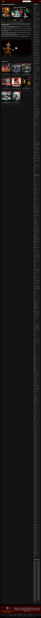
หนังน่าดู (34, 424)
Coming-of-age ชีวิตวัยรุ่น (36, 63)
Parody (34, 220)
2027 (34, 562)
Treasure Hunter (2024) (6, 74)
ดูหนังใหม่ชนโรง (35, 401)
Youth (34, 352)
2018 (38, 567)
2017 (34, 568)
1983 (34, 587)
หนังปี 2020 (35, 506)
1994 (38, 580)
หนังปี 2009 (35, 486)
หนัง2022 (35, 414)
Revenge (35, 249)
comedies (35, 47)
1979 (34, 589)
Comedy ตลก (35, 50)
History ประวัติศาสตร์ (36, 144)
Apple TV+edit (35, 24)
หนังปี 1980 (35, 437)
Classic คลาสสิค (35, 39)
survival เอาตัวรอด (36, 311)
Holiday (34, 146)
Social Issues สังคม (36, 288)
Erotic (34, 103)
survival (34, 309)
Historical (35, 141)
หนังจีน (34, 419)
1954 (34, 598)
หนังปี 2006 (35, 481)
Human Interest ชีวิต (36, 152)
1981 (34, 588)
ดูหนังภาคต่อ (35, 396)
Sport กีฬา (35, 293)
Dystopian (35, 98)
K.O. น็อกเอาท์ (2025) (16, 102)
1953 (38, 598)
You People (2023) (6, 88)
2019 (34, 567)
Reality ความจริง (35, 243)
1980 (38, 588)
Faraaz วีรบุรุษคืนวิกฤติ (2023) (26, 74)
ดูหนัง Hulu (35, 378)
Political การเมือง (35, 228)
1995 (34, 580)
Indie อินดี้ (35, 154)
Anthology (35, 21)
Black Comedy (35, 37)
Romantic (35, 259)
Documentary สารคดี (36, 93)
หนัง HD (34, 409)
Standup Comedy (35, 301)
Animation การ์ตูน (35, 18)
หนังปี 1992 (35, 457)
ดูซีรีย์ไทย (35, 370)
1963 (34, 596)
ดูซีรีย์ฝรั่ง (35, 363)
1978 (38, 589)
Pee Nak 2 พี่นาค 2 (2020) (16, 74)
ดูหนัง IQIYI (35, 381)
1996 (38, 579)
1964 (38, 595)
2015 (34, 569)
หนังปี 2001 (35, 473)
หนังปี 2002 (35, 475)
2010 (38, 571)
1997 (34, 579)
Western (34, 345)
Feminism (35, 118)
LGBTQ (34, 177)
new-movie (35, 218)
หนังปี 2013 (35, 493)
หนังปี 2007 (35, 483)
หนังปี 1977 (35, 434)
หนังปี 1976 (35, 432)
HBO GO (34, 134)
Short (34, 275)
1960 (34, 597)
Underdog (35, 334)
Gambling (35, 126)
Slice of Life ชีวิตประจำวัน (36, 280)
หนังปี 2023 (35, 511)
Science (34, 272)
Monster (34, 195)
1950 (34, 599)
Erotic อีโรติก (35, 105)
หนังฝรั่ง (34, 522)
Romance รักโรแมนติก (36, 254)
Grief (34, 131)
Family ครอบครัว (35, 108)
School (34, 267)
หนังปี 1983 (35, 442)
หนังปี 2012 (35, 491)
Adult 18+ (35, 11)
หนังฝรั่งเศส (35, 524)
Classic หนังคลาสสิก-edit (36, 42)
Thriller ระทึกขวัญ (35, 324)
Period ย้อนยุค (35, 223)
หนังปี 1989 (35, 452)
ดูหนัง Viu (35, 391)
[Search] (31, 1)
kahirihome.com (15, 616)
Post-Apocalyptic (36, 231)
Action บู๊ (34, 6)
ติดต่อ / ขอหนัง (30, 614)
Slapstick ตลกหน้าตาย (36, 277)
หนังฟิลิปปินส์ (35, 527)
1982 (38, 587)
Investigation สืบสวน (36, 166)
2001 (34, 577)
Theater (34, 322)
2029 (34, 561)
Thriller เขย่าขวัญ (35, 327)
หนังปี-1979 (35, 519)
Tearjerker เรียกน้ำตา (36, 316)
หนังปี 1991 (35, 455)
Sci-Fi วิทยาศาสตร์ (36, 270)
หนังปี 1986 (35, 447)
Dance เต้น (35, 75)
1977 (34, 590)
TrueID (34, 332)
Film (34, 121)
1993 (34, 581)
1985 (34, 586)
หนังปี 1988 (35, 450)
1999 (34, 578)
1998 (38, 578)
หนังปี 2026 (14, 614)
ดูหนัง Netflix (35, 383)
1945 (38, 599)
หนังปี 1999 (35, 468)
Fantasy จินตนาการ (36, 111)
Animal (34, 16)
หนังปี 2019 (35, 504)
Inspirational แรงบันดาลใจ (36, 158)
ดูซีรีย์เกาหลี (35, 368)
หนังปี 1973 (35, 429)
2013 (34, 570)
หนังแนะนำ (35, 547)
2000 (38, 577)
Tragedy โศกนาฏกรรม (36, 329)
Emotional (35, 100)
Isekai (34, 169)
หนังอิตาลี (35, 532)
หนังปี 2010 (35, 488)
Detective (35, 82)
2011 (34, 571)
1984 (38, 586)
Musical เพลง (35, 205)
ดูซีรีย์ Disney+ (35, 357)
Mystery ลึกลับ (35, 210)
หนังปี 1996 (35, 463)
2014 (38, 569)
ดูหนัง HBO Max (35, 375)
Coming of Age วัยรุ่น (36, 60)
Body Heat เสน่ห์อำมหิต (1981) (26, 88)
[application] (16, 48)
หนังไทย (34, 555)
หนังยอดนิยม (35, 529)
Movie (34, 197)
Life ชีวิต (34, 179)
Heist (34, 139)
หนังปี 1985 (35, 445)
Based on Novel (35, 28)
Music (34, 200)
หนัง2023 (35, 416)
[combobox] (26, 1)
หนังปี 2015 (35, 496)
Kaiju (34, 171)
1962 (38, 596)
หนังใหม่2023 (35, 552)
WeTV (34, 347)
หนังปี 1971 (35, 427)
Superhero (35, 303)
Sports (34, 296)
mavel (34, 187)
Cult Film (35, 72)
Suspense (35, 314)
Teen (34, 319)
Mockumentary (35, 192)
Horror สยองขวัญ (35, 149)
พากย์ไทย (35, 404)
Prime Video (35, 233)
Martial (34, 182)
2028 (38, 561)
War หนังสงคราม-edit (36, 342)
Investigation (35, 164)
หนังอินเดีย (35, 534)
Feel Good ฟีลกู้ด (35, 116)
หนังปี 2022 (35, 509)
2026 (38, 562)
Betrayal (34, 30)
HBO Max (35, 136)
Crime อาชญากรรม (36, 67)
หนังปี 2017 (35, 501)
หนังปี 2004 (35, 478)
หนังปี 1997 (35, 465)
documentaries (35, 90)
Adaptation (35, 8)
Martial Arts (35, 184)
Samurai (34, 262)
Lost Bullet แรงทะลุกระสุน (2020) (16, 88)
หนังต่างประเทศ (35, 422)
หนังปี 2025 (35, 514)
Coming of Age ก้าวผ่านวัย (36, 55)
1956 (38, 597)
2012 (38, 570)
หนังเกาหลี (35, 537)
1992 (38, 581)
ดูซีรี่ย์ (34, 355)
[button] (40, 1)
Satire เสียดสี (35, 265)
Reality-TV (35, 245)
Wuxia (34, 350)
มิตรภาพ (34, 406)
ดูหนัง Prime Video (36, 386)
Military (34, 190)
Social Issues (35, 285)
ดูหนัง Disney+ (35, 373)
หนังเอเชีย (35, 545)
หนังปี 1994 (35, 460)
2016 (38, 568)
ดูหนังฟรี (10, 614)
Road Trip (35, 252)
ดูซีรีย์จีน (34, 360)
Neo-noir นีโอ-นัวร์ (36, 215)
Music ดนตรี (35, 202)
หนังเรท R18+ (35, 542)
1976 (38, 590)
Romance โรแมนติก (36, 257)
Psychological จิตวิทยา (36, 239)
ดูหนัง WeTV (35, 393)
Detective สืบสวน (35, 85)
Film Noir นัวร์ (35, 123)
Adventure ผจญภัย (36, 13)
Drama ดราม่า (35, 95)
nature (34, 213)
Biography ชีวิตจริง (36, 34)
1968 (34, 595)
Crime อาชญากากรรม (36, 70)
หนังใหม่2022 (35, 550)
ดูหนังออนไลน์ (19, 614)
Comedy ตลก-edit (36, 52)
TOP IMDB (25, 614)
